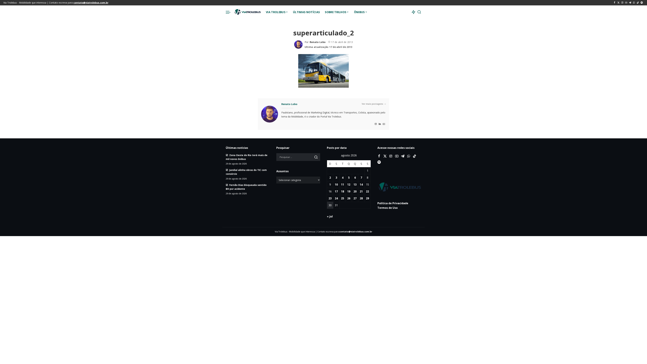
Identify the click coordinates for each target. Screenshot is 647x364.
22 (367, 191)
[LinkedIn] (380, 124)
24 (336, 198)
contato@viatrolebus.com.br (90, 2)
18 (342, 191)
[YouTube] (626, 2)
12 (348, 184)
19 (348, 191)
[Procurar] (419, 12)
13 (355, 184)
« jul (330, 216)
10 (336, 184)
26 (348, 198)
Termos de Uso (387, 208)
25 (342, 198)
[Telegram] (630, 2)
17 (336, 191)
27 (355, 198)
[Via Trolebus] (247, 12)
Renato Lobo (318, 42)
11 (342, 184)
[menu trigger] (230, 12)
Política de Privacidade (392, 203)
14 (361, 184)
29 (367, 198)
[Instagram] (622, 2)
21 (361, 191)
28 (361, 198)
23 (330, 198)
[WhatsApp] (634, 2)
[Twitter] (618, 2)
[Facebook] (615, 2)
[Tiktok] (638, 2)
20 (355, 191)
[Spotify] (642, 2)
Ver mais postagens (372, 103)
